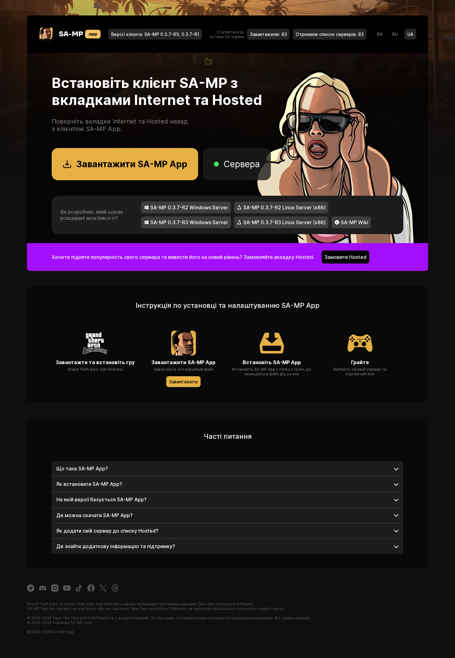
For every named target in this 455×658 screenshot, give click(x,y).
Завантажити (183, 381)
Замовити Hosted (345, 257)
